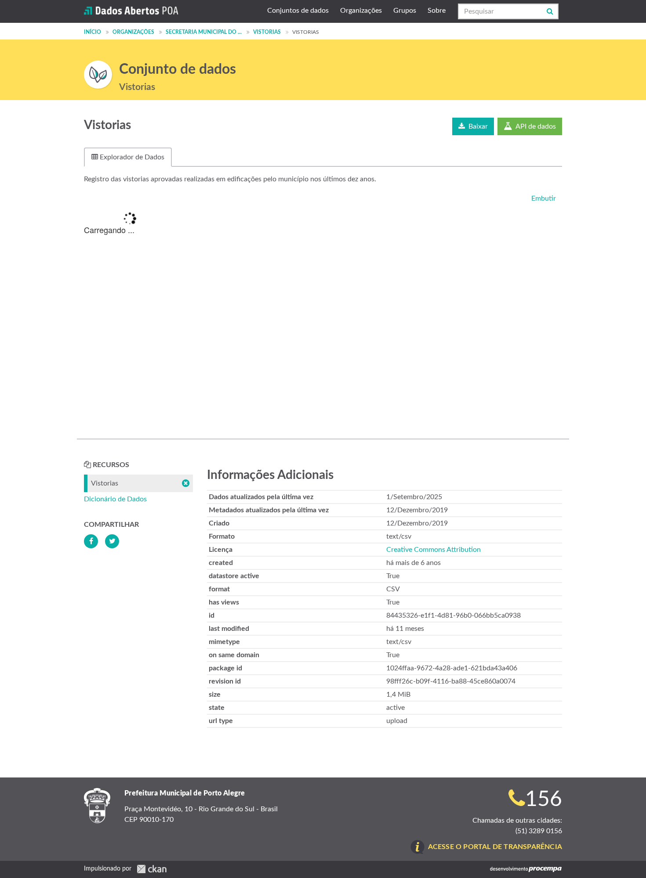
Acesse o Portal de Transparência (495, 846)
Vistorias (267, 32)
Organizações (361, 10)
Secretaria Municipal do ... (204, 32)
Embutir (543, 198)
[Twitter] (112, 541)
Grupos (404, 10)
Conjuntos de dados (298, 10)
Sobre (437, 10)
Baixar (477, 126)
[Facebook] (91, 541)
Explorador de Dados (131, 157)
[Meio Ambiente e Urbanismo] (98, 74)
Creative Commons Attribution (433, 549)
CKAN (152, 869)
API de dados (535, 126)
